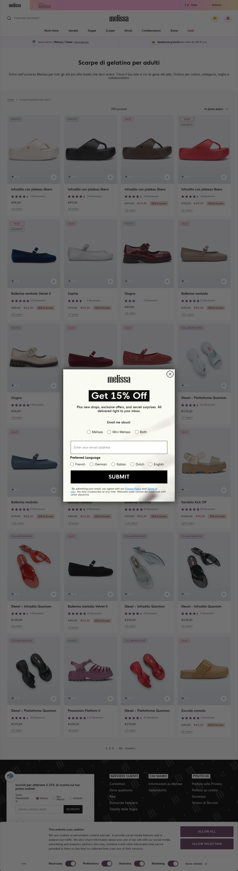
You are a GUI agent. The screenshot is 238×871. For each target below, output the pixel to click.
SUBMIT (119, 477)
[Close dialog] (170, 374)
